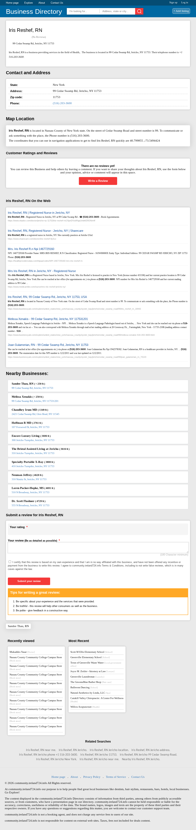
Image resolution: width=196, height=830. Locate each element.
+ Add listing (181, 10)
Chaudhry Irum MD (30, 409)
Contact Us (57, 2)
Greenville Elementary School (90, 657)
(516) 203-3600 (62, 103)
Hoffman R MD (27, 422)
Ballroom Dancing (84, 687)
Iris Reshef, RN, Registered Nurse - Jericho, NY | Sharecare (45, 230)
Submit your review (29, 581)
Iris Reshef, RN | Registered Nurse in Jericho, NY (39, 212)
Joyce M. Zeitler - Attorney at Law (92, 671)
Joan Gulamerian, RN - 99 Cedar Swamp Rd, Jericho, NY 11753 (48, 344)
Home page (12, 2)
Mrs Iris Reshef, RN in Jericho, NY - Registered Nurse (42, 271)
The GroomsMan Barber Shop (90, 682)
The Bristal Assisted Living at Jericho (40, 448)
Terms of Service (116, 776)
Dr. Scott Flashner (28, 501)
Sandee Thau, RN (28, 383)
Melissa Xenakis (27, 396)
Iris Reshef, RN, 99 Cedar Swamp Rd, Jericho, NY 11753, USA (47, 296)
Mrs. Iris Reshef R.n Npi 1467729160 (31, 249)
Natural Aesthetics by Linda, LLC (90, 692)
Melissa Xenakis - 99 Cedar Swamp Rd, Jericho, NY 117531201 (48, 319)
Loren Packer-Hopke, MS (33, 488)
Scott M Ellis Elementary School (91, 651)
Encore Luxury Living (31, 435)
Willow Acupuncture (85, 706)
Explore (28, 2)
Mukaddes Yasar (22, 651)
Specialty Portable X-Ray (33, 461)
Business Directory (34, 11)
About (41, 2)
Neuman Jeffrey (27, 474)
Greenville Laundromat (87, 676)
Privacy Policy (91, 776)
